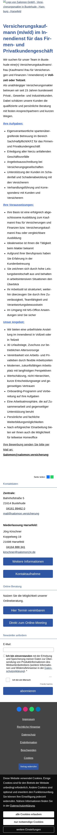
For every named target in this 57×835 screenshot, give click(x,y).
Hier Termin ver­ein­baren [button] (28, 610)
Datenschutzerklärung (22, 805)
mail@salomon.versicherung (21, 513)
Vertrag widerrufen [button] (28, 766)
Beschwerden (28, 750)
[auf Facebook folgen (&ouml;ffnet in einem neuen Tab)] (19, 709)
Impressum (28, 719)
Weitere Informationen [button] (28, 561)
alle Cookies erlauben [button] (29, 814)
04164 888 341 (15, 547)
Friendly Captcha (46, 684)
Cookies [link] (28, 758)
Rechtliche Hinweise (28, 727)
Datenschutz (29, 734)
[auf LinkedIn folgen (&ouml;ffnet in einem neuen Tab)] (38, 709)
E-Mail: (7, 644)
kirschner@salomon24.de (19, 552)
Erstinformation (28, 742)
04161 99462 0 (15, 508)
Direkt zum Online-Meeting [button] (28, 622)
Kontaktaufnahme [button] (28, 574)
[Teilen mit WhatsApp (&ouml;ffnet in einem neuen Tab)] (52, 477)
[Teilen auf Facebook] (48, 477)
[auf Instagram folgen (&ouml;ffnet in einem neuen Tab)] (25, 709)
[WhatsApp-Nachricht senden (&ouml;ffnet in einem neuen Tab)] (31, 709)
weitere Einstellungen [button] (28, 829)
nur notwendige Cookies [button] (28, 822)
